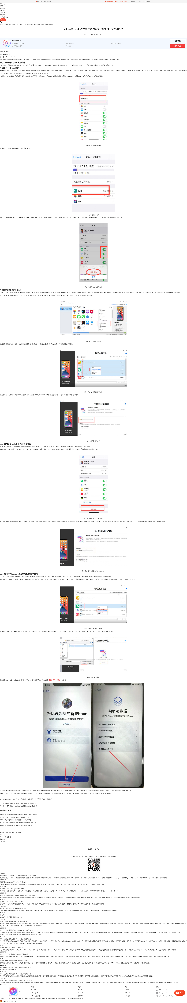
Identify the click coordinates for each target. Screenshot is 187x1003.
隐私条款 (127, 993)
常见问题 (8, 832)
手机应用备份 (41, 799)
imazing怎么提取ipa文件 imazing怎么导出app (13, 908)
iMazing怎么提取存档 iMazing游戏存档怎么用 (13, 921)
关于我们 (127, 989)
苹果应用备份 (32, 799)
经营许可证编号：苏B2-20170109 (41, 998)
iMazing (2, 4)
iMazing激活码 (35, 996)
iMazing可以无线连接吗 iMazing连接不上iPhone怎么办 (16, 980)
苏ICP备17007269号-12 (9, 1001)
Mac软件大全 (4, 17)
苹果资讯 (2, 8)
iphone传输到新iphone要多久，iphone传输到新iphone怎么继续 (18, 875)
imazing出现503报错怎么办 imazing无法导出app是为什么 (17, 967)
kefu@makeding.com (165, 993)
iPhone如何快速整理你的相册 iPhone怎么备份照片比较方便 (18, 822)
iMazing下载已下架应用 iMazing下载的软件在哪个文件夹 (17, 817)
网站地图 (127, 996)
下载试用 (2, 841)
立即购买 (178, 46)
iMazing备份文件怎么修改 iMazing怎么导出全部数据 (15, 939)
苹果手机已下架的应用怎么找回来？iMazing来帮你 (15, 820)
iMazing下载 (34, 993)
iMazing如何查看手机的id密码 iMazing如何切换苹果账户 (17, 930)
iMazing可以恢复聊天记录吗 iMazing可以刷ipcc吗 (14, 960)
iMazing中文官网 (5, 24)
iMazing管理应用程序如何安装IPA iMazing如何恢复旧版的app (18, 814)
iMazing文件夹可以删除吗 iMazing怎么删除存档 (14, 954)
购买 (2, 19)
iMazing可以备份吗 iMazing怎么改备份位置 (13, 947)
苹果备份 (23, 799)
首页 (1, 6)
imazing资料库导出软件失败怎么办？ (11, 917)
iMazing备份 (7, 799)
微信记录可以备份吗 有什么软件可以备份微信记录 (20, 803)
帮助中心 (2, 15)
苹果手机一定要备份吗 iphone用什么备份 (12, 888)
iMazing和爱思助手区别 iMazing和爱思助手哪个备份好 (16, 825)
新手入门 (2, 832)
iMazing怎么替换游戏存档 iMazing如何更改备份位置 (15, 974)
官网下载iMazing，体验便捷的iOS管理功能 (13, 882)
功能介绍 (2, 10)
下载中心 (2, 12)
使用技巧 (14, 24)
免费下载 (178, 41)
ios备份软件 (16, 799)
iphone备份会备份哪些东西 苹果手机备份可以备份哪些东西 (17, 895)
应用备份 (49, 799)
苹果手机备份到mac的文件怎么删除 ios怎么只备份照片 (21, 806)
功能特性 (34, 989)
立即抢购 (2, 839)
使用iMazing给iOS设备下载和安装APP (11, 902)
